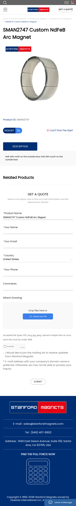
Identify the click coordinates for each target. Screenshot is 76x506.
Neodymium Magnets (38, 19)
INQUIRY (9, 130)
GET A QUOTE (66, 9)
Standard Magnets (18, 19)
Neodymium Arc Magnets (60, 19)
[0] (71, 2)
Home (5, 19)
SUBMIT (38, 381)
